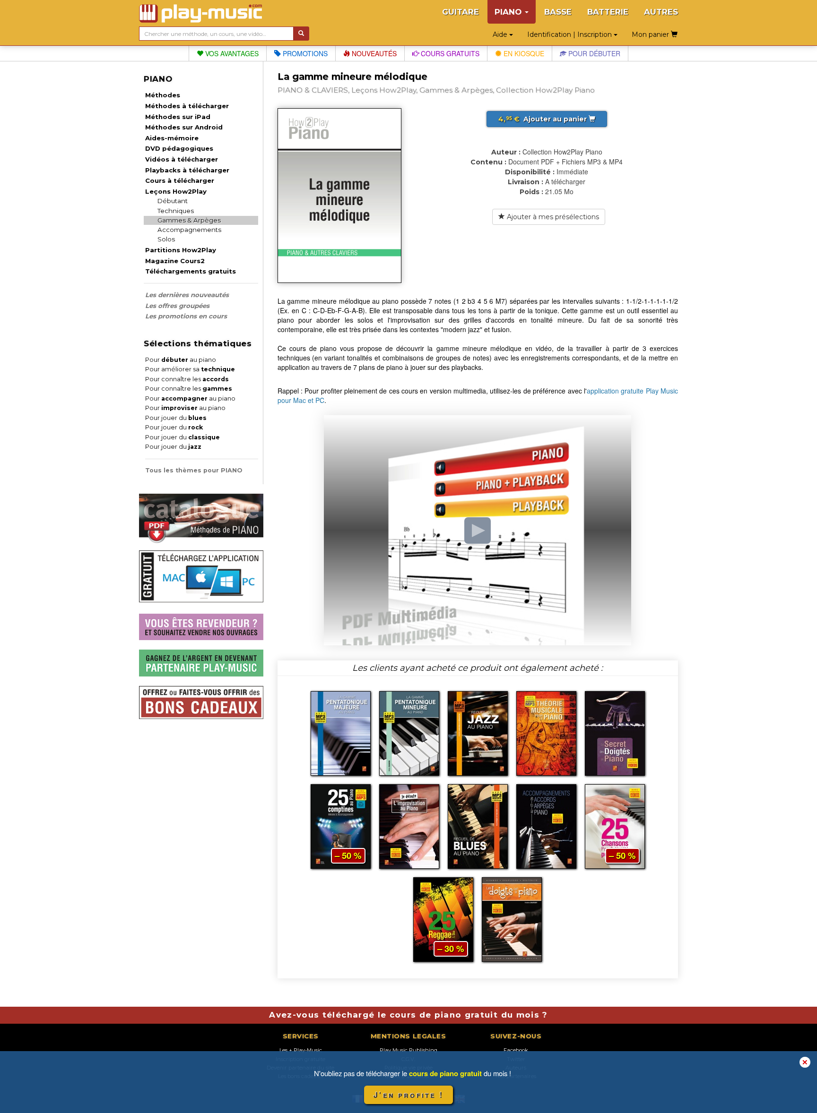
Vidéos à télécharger (181, 159)
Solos (166, 239)
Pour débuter (593, 53)
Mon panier (651, 34)
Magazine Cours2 (175, 261)
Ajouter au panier (543, 119)
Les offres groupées (177, 305)
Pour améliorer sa (190, 369)
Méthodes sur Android (184, 127)
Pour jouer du (176, 417)
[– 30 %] (443, 918)
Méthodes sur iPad (177, 116)
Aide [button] (501, 34)
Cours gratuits (449, 53)
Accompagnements (189, 229)
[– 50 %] (340, 825)
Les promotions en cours (186, 316)
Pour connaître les (187, 379)
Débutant (172, 201)
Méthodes (162, 95)
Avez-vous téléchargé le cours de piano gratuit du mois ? (408, 1014)
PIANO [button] (509, 12)
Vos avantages (231, 53)
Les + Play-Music (300, 1050)
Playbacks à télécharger (187, 170)
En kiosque (523, 53)
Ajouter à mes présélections (552, 217)
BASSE (558, 12)
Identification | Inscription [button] (570, 34)
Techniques (175, 210)
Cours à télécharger (179, 180)
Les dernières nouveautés (187, 295)
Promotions (304, 53)
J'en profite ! (408, 1094)
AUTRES (661, 12)
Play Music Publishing (408, 1050)
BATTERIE (607, 12)
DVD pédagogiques (179, 148)
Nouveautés (373, 53)
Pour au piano (180, 359)
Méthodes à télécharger (187, 106)
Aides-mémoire (172, 138)
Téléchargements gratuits (190, 271)
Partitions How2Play (180, 250)
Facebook (516, 1050)
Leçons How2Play (176, 191)
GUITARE (460, 12)
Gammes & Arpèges (189, 220)
